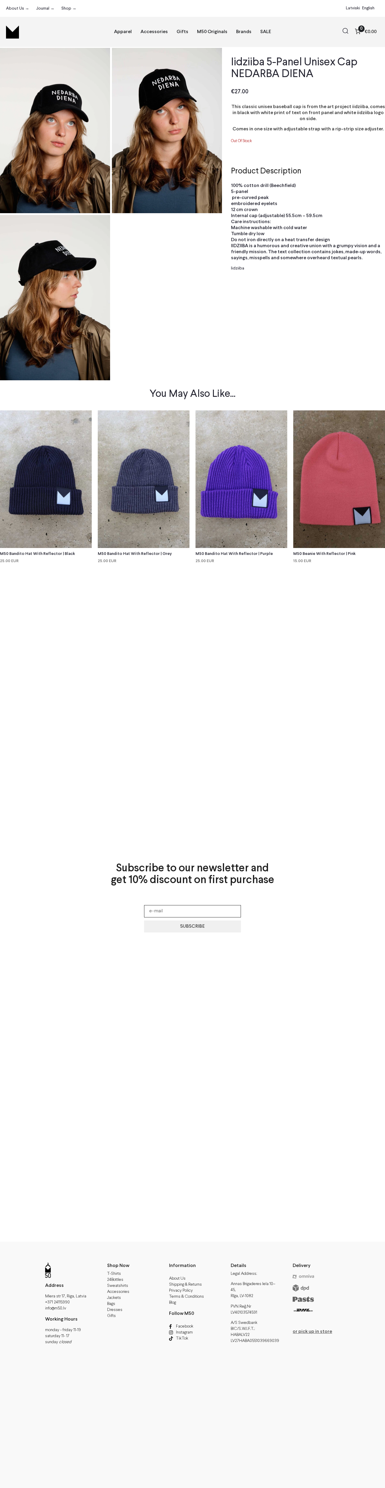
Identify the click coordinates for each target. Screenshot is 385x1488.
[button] (345, 32)
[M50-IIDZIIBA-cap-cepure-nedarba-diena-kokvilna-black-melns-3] (55, 297)
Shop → (68, 8)
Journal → (45, 8)
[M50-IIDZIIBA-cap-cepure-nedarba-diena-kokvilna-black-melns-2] (55, 130)
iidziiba (237, 268)
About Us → (17, 8)
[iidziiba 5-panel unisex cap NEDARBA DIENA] (167, 130)
